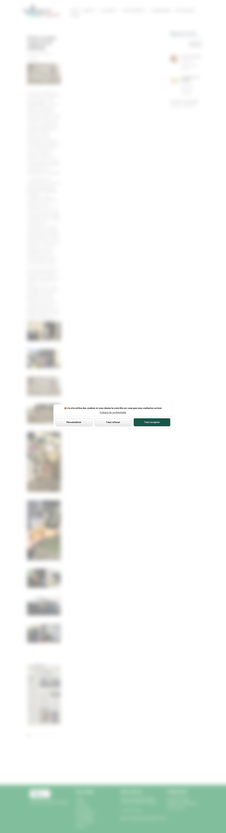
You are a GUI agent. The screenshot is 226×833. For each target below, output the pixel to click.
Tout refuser (113, 422)
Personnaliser (74, 422)
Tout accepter (152, 422)
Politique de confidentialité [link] (113, 413)
